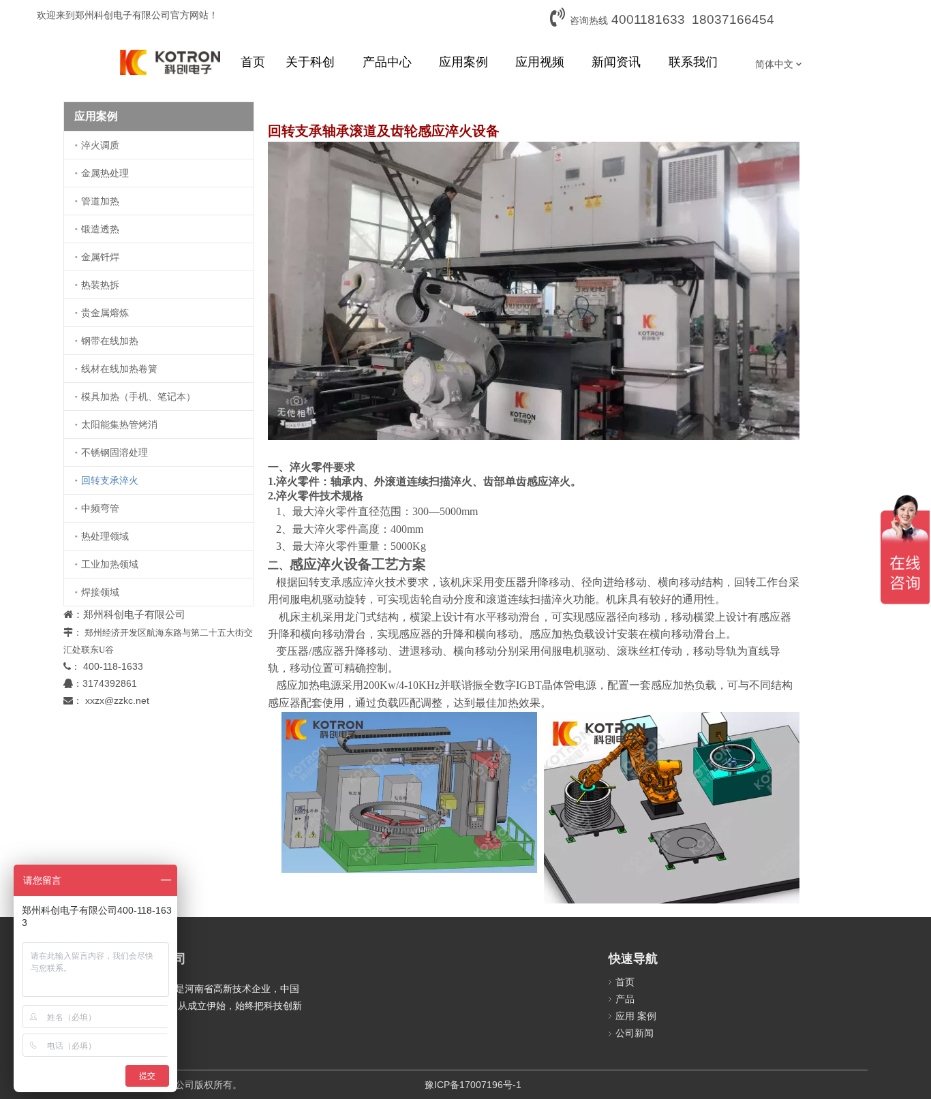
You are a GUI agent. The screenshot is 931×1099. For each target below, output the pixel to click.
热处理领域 (105, 536)
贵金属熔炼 (105, 312)
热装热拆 (100, 284)
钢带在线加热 (109, 340)
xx (90, 700)
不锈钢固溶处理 (114, 452)
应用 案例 (635, 1015)
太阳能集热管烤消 (119, 424)
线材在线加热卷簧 (119, 368)
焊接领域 (100, 592)
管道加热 (100, 201)
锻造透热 (100, 228)
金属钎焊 (100, 256)
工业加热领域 (109, 564)
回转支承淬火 (109, 480)
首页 (625, 981)
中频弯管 (100, 508)
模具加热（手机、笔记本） (138, 396)
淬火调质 (100, 145)
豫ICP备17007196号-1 (473, 1084)
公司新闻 (634, 1032)
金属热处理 (105, 173)
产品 (625, 998)
